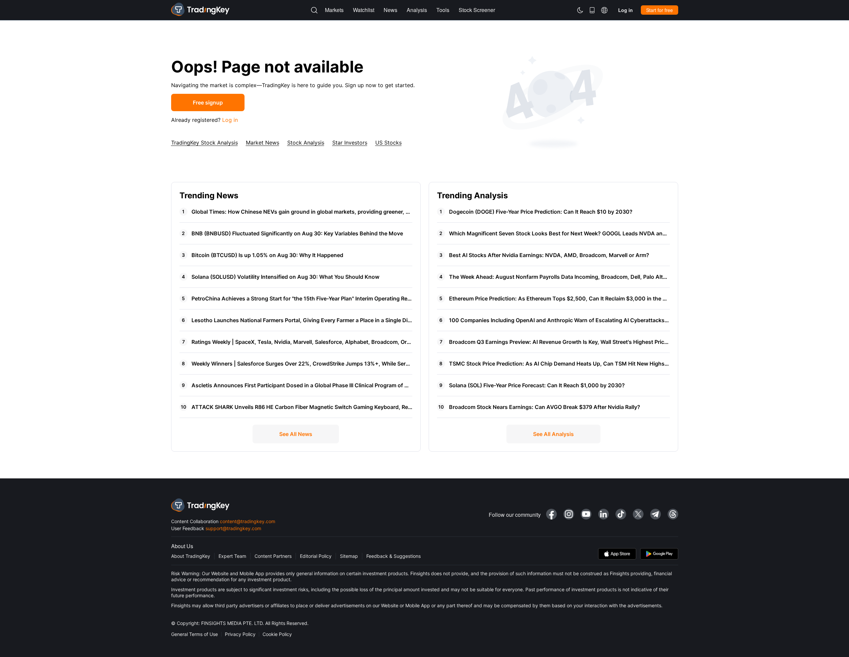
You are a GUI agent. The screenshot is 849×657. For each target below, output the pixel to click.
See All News (295, 434)
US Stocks (388, 142)
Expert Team (232, 556)
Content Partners (273, 556)
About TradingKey (190, 556)
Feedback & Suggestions (393, 556)
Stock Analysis (305, 142)
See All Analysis (553, 434)
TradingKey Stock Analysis (204, 142)
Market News (262, 142)
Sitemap (349, 556)
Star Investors (349, 142)
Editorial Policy (316, 556)
